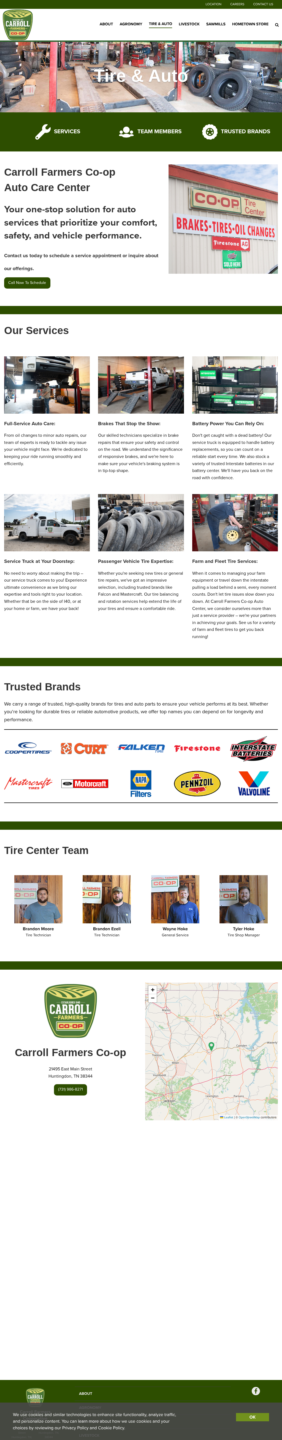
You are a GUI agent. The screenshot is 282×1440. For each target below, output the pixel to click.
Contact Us (263, 4)
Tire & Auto (160, 24)
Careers (237, 4)
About (106, 24)
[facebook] (256, 1391)
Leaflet (228, 1117)
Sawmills (216, 24)
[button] (211, 1046)
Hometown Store (250, 24)
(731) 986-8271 (70, 1089)
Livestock (189, 24)
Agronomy (131, 24)
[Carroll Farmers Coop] (30, 24)
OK (253, 1417)
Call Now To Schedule (27, 282)
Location (213, 4)
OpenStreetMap (249, 1117)
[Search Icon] (277, 24)
